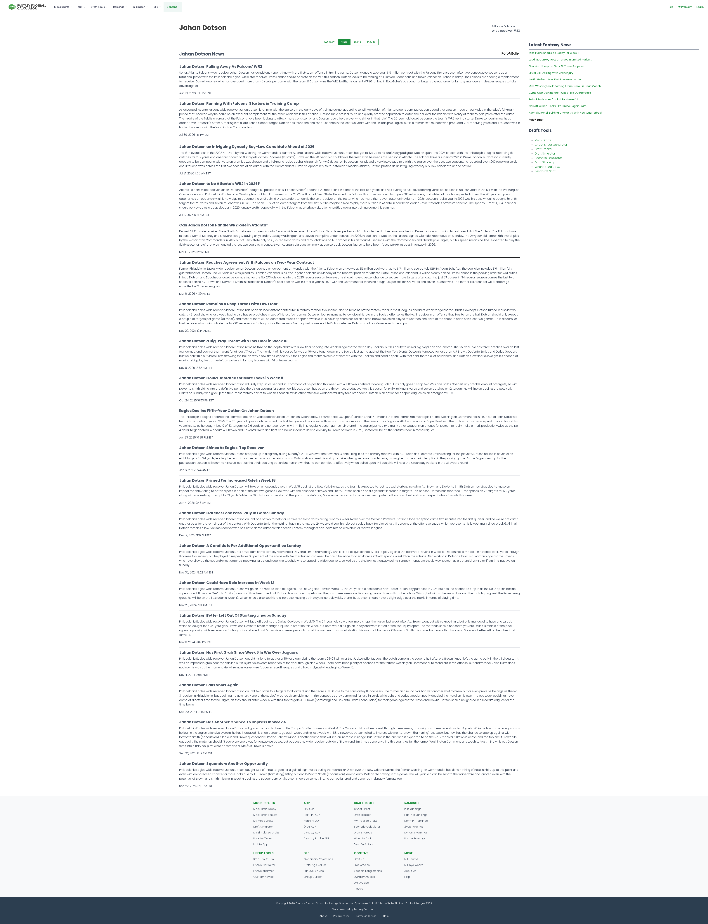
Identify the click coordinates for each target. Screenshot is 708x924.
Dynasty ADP (312, 832)
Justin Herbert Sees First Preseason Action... (556, 79)
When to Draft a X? (547, 167)
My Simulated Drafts (266, 832)
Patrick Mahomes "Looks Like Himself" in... (555, 99)
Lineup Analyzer (263, 871)
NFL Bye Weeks (413, 865)
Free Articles (362, 865)
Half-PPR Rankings (415, 815)
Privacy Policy (341, 916)
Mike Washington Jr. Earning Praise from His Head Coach (565, 86)
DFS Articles (361, 883)
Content (171, 7)
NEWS (344, 42)
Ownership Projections (318, 859)
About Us (410, 871)
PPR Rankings (412, 809)
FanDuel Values (314, 871)
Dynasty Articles (364, 877)
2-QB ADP (310, 826)
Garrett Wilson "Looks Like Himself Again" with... (558, 106)
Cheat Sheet (362, 809)
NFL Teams (411, 859)
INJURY (371, 42)
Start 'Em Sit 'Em (263, 859)
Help (670, 7)
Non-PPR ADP (312, 821)
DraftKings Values (315, 865)
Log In (700, 7)
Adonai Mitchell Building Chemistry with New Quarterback (565, 113)
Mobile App (260, 844)
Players (358, 888)
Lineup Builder (313, 877)
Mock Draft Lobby (264, 809)
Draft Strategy (544, 162)
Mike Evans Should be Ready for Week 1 (554, 53)
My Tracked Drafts (365, 821)
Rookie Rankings (415, 838)
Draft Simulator (545, 153)
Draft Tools (98, 7)
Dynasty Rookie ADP (316, 838)
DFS (156, 7)
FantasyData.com (365, 909)
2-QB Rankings (414, 826)
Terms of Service (366, 916)
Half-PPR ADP (312, 815)
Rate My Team (262, 838)
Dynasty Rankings (416, 832)
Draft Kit (359, 859)
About (323, 916)
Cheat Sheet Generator (551, 145)
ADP (80, 7)
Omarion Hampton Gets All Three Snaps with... (558, 66)
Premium (686, 7)
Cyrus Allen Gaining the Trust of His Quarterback (560, 93)
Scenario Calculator (548, 158)
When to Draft (363, 838)
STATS (357, 42)
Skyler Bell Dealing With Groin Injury (551, 73)
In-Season (139, 7)
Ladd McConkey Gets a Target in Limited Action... (560, 59)
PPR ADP (309, 809)
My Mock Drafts (263, 821)
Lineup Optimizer (264, 865)
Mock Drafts (61, 7)
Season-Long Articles (368, 871)
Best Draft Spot (545, 171)
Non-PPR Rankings (416, 821)
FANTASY (329, 42)
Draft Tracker (543, 149)
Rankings (118, 7)
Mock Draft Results (265, 815)
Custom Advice (263, 877)
